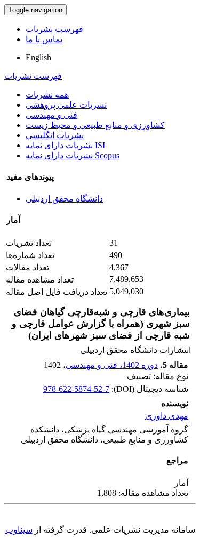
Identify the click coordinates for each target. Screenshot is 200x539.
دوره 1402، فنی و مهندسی (112, 364)
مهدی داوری (166, 415)
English (38, 57)
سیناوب (19, 529)
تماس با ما (44, 39)
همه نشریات (47, 94)
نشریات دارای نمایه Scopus (72, 155)
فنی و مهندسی (51, 114)
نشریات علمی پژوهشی (66, 104)
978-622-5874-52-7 (76, 388)
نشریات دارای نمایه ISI (65, 145)
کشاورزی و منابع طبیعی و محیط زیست (95, 125)
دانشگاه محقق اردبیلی (64, 198)
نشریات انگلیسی (55, 135)
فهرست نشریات (54, 29)
